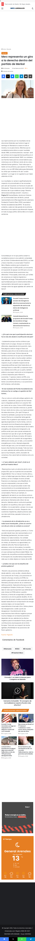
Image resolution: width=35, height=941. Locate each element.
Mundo (9, 49)
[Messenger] (12, 76)
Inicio (4, 49)
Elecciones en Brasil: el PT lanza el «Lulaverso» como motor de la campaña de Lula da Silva (26, 727)
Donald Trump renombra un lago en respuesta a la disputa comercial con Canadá (8, 727)
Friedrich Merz (17, 653)
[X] (8, 76)
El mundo (27, 649)
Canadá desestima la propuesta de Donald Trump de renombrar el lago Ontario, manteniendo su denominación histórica (23, 321)
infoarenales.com (10, 931)
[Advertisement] (17, 28)
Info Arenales (6, 68)
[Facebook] (3, 76)
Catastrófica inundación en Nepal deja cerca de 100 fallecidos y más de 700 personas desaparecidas (8, 751)
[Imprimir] (30, 76)
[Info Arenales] (17, 8)
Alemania (8, 649)
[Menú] (2, 9)
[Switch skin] (33, 9)
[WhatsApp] (17, 76)
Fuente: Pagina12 (7, 635)
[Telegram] (21, 76)
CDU (17, 649)
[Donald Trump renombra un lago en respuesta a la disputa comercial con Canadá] (9, 718)
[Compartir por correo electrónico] (26, 76)
